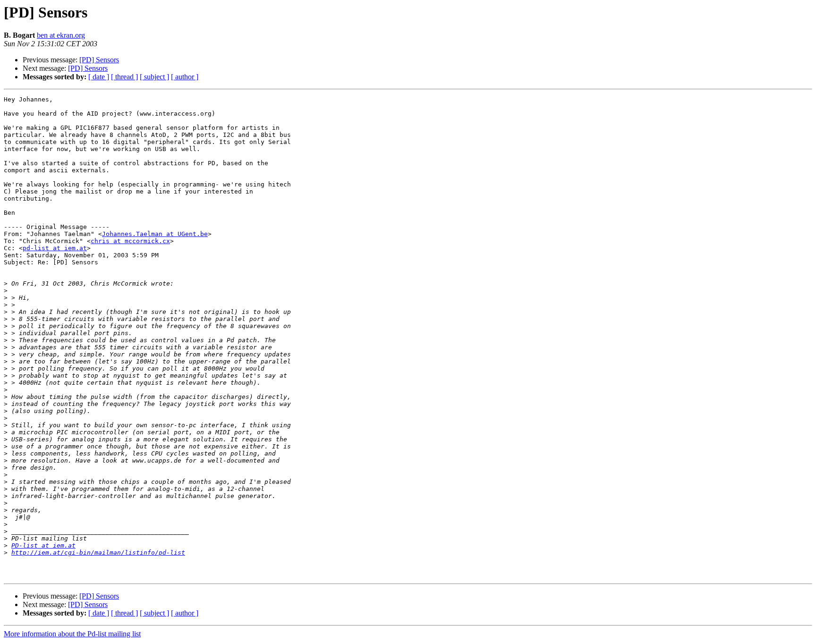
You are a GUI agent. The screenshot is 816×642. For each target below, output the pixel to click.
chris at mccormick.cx (130, 241)
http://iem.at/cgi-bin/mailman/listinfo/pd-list (98, 552)
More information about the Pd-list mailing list (72, 634)
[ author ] (184, 77)
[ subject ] (154, 77)
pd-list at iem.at (55, 248)
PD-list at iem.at (43, 545)
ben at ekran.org (61, 35)
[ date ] (98, 77)
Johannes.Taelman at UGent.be (155, 233)
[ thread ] (124, 77)
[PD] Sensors (99, 60)
